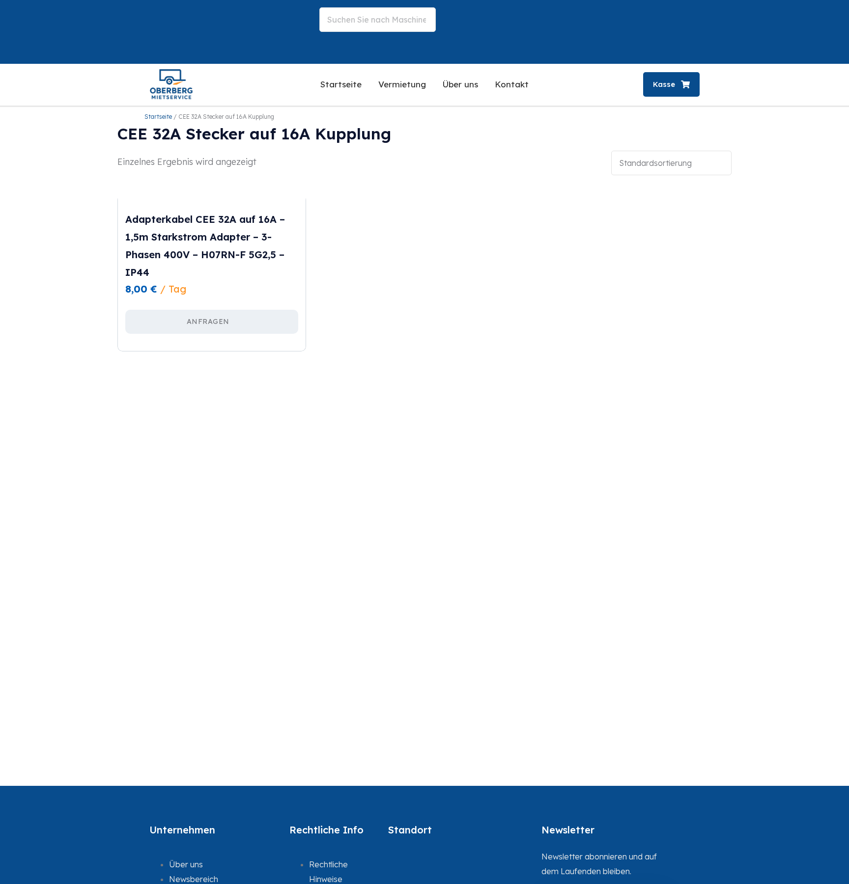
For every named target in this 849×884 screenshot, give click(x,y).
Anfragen (208, 321)
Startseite (341, 84)
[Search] (335, 44)
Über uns (460, 84)
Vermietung (402, 84)
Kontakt (512, 84)
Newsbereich (193, 879)
